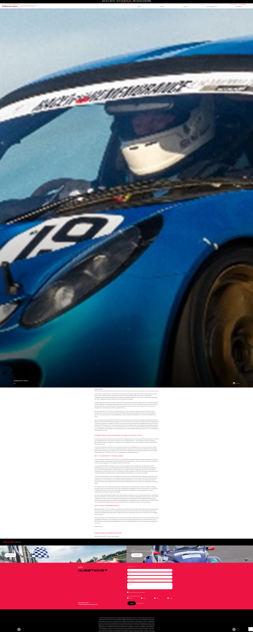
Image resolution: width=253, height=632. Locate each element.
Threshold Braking (109, 411)
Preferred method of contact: (134, 596)
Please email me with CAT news (137, 592)
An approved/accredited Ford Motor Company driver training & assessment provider (28, 6)
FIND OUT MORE (126, 2)
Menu (240, 6)
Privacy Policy (140, 603)
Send (131, 603)
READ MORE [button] (10, 555)
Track (162, 6)
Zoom (171, 598)
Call (144, 598)
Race (185, 6)
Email (130, 598)
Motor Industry (211, 6)
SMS (157, 598)
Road (139, 6)
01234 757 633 (85, 602)
